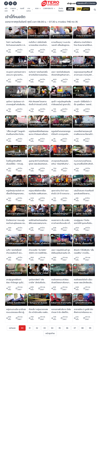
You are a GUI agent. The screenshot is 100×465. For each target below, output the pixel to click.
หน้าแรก (6, 9)
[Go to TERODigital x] (10, 3)
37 (75, 328)
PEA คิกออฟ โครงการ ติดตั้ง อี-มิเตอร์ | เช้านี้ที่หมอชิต (38, 104)
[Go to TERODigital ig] (15, 3)
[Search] (95, 9)
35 (60, 328)
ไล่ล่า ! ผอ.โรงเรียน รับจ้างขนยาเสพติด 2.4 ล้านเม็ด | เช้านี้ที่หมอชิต (15, 45)
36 (67, 328)
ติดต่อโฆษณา (60, 9)
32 (37, 328)
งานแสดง (28, 9)
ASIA (37, 8)
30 (22, 328)
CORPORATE (48, 8)
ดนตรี (22, 8)
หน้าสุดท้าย (50, 333)
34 (52, 328)
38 (82, 328)
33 (44, 328)
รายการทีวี (13, 9)
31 (29, 328)
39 (90, 328)
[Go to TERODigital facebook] (6, 3)
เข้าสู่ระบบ (71, 3)
